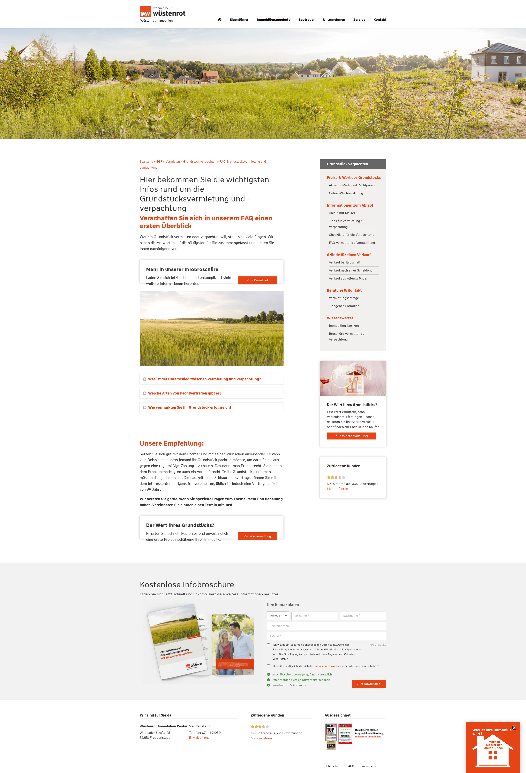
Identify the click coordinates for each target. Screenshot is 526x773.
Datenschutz (333, 766)
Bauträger (307, 19)
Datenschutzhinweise (327, 666)
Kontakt (380, 19)
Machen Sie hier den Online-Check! (494, 745)
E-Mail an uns (199, 737)
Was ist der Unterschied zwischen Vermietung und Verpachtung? (204, 379)
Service (359, 19)
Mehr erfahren (261, 738)
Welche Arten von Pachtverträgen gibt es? (184, 393)
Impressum (368, 766)
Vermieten (173, 162)
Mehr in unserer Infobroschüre (182, 269)
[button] (212, 379)
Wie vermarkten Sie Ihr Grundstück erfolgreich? (190, 407)
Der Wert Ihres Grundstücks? (180, 525)
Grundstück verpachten (199, 162)
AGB (351, 766)
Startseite (146, 162)
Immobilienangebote (273, 19)
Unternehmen (334, 19)
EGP (159, 162)
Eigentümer (239, 19)
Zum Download (257, 280)
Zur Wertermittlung (257, 536)
